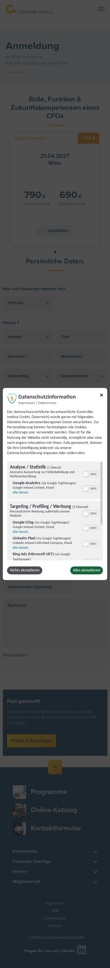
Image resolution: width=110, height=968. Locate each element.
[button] (85, 474)
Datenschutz (47, 403)
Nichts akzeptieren (24, 570)
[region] (55, 511)
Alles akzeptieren (86, 570)
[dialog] (55, 484)
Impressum (26, 403)
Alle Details (20, 492)
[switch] (91, 473)
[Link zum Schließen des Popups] (101, 396)
